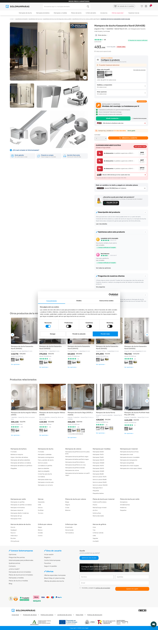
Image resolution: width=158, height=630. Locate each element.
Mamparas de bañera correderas (21, 463)
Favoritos (47, 563)
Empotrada (68, 527)
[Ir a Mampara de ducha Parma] (109, 397)
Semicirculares (42, 463)
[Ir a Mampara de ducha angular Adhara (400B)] (52, 397)
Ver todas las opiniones (103, 268)
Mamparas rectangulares (46, 457)
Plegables (14, 468)
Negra (40, 527)
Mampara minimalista (18, 507)
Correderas (41, 477)
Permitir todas (105, 334)
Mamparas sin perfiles (18, 502)
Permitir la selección (79, 334)
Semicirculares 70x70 (99, 477)
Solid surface (97, 513)
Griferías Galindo (98, 533)
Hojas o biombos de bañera (19, 457)
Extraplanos (123, 502)
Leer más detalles (101, 224)
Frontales (14, 452)
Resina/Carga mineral (99, 507)
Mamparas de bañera (42, 13)
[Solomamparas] (45, 610)
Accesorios (103, 13)
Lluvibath (96, 541)
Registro (47, 557)
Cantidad (97, 135)
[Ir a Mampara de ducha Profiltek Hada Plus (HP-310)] (137, 397)
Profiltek (40, 510)
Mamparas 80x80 (98, 474)
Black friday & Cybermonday (54, 578)
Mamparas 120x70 (98, 468)
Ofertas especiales (117, 13)
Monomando (69, 530)
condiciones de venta (64, 615)
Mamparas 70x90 (98, 457)
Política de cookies (47, 615)
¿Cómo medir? (14, 569)
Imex (94, 527)
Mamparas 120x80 (98, 471)
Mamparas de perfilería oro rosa (75, 465)
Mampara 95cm (98, 488)
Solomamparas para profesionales (21, 560)
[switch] (68, 326)
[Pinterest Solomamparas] (145, 610)
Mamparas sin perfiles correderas (21, 505)
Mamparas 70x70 (98, 454)
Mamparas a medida (60, 13)
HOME (11, 19)
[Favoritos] (142, 6)
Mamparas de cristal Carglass (129, 465)
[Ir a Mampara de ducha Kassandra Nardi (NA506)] (24, 331)
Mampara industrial (17, 510)
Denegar (52, 334)
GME (39, 505)
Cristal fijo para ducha (45, 474)
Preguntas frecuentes (17, 557)
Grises (67, 507)
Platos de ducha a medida (18, 581)
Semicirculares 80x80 (100, 479)
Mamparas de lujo (16, 516)
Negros (67, 505)
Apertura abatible (43, 468)
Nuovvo (13, 533)
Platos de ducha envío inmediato (21, 575)
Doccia (40, 507)
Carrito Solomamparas (52, 560)
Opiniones (12, 554)
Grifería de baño (91, 13)
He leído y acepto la (96, 588)
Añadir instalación (112, 118)
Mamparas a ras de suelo (46, 482)
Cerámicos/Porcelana (99, 502)
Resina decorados (98, 516)
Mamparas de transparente (128, 460)
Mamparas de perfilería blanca (74, 462)
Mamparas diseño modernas (20, 513)
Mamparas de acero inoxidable (129, 457)
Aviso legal (15, 615)
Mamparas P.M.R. (16, 518)
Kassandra (41, 502)
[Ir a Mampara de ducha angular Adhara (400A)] (24, 397)
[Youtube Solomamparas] (143, 610)
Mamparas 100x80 (98, 463)
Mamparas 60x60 (98, 452)
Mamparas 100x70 (98, 460)
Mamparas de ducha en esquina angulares (57, 19)
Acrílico (95, 510)
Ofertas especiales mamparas (55, 575)
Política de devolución (94, 615)
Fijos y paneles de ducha (45, 460)
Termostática (69, 533)
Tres (94, 530)
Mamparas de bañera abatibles (20, 460)
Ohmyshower (15, 541)
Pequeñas (96, 490)
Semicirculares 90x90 (100, 482)
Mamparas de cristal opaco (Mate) (131, 468)
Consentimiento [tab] (51, 301)
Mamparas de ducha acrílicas (129, 452)
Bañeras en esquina (17, 454)
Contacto (12, 566)
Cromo (40, 535)
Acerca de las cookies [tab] (106, 300)
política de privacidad (102, 588)
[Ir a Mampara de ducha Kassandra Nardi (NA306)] (137, 331)
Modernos (123, 507)
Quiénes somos (14, 563)
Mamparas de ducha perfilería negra (76, 456)
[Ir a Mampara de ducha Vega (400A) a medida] (81, 397)
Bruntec (13, 538)
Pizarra (95, 505)
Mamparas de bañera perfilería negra (77, 459)
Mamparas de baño (21, 19)
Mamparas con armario (45, 485)
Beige (67, 502)
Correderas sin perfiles (45, 465)
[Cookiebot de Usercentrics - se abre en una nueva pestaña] (110, 294)
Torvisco (40, 513)
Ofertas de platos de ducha (54, 581)
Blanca (40, 530)
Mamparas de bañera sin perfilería (21, 465)
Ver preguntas (100, 287)
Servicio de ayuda (89, 558)
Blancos (67, 510)
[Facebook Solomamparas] (140, 610)
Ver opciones (15, 364)
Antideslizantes (125, 505)
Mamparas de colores (72, 470)
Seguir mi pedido (50, 566)
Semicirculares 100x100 (100, 485)
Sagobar (95, 538)
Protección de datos (30, 615)
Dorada (40, 533)
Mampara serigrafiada (127, 463)
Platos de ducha (76, 13)
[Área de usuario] (146, 6)
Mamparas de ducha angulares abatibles (86, 19)
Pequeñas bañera (98, 493)
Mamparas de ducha (25, 13)
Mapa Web (79, 615)
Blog (10, 583)
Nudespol (14, 530)
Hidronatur (14, 535)
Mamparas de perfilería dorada (75, 467)
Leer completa (100, 245)
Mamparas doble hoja (45, 479)
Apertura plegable (43, 471)
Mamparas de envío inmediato (20, 572)
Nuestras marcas (133, 13)
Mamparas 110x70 (98, 465)
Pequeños (123, 510)
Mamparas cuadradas (44, 454)
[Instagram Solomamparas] (141, 610)
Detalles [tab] (79, 300)
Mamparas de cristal (126, 454)
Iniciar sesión (49, 554)
